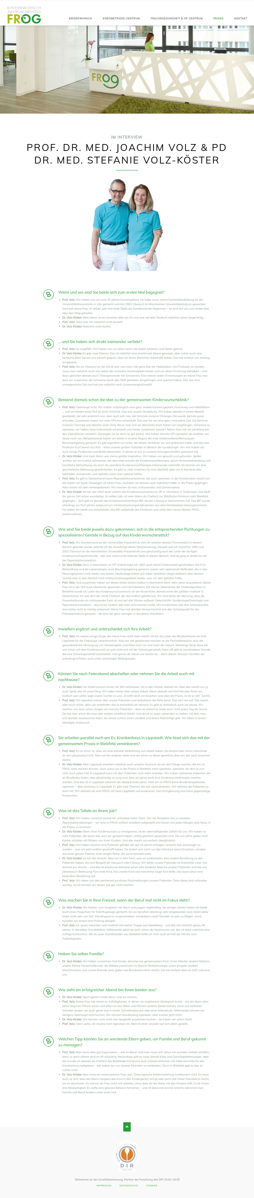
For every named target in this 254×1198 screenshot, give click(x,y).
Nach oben (127, 1127)
